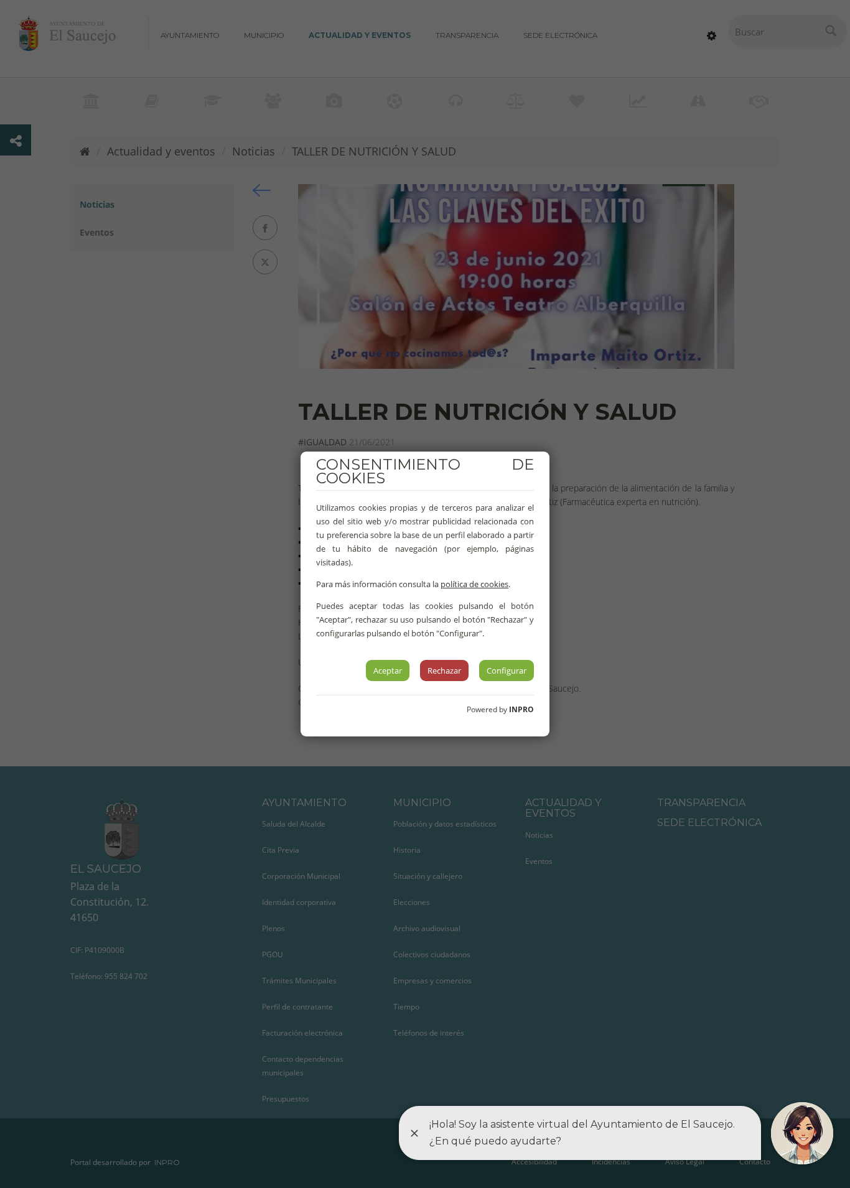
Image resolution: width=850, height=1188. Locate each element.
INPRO (521, 709)
